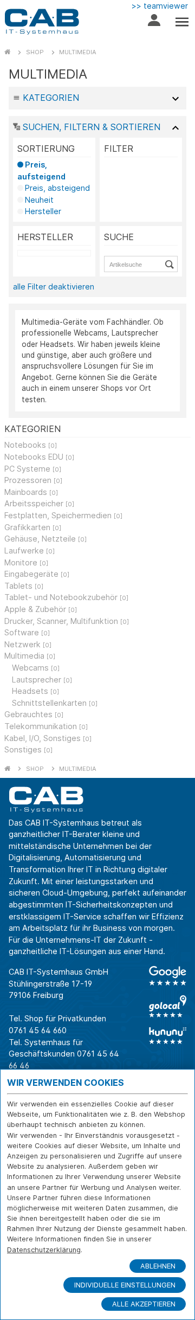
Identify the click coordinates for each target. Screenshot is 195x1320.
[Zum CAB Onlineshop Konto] (154, 23)
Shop (35, 52)
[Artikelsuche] (171, 264)
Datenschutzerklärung (44, 1250)
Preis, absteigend (57, 187)
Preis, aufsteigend (41, 170)
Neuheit (39, 199)
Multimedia (77, 52)
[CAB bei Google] (167, 976)
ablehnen (158, 1266)
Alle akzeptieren (144, 1304)
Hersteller (43, 211)
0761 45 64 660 (38, 1030)
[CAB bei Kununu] (167, 1035)
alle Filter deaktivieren (53, 286)
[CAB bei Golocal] (167, 1006)
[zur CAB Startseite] (41, 22)
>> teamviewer (160, 5)
